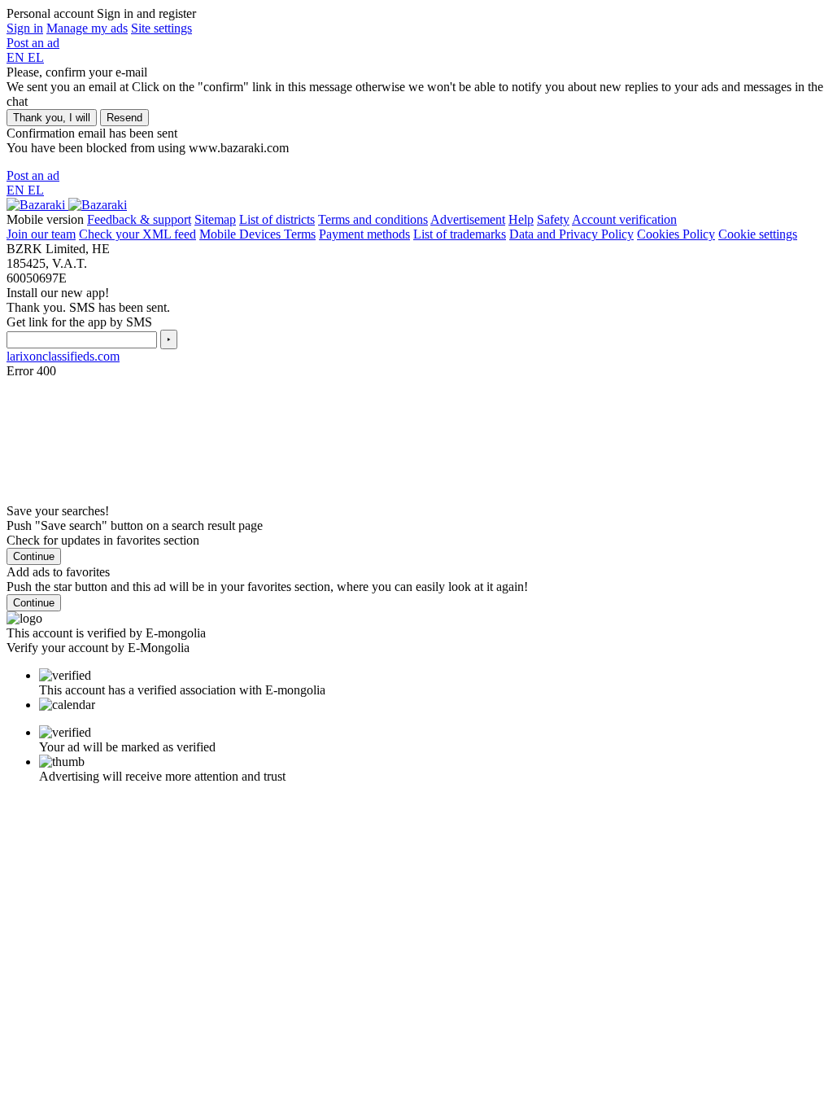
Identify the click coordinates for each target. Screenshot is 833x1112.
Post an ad (33, 43)
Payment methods (364, 234)
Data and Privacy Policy (571, 234)
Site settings (161, 28)
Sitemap (215, 219)
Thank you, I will (51, 118)
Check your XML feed (137, 234)
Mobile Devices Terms (257, 234)
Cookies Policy (676, 234)
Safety (553, 219)
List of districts (277, 219)
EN (17, 57)
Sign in (25, 28)
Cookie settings (757, 234)
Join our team (41, 234)
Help (521, 219)
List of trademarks (459, 234)
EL (36, 57)
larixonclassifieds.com (63, 356)
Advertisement (467, 219)
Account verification (624, 219)
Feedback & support (139, 219)
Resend (124, 118)
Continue (34, 556)
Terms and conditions (373, 219)
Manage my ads (87, 28)
